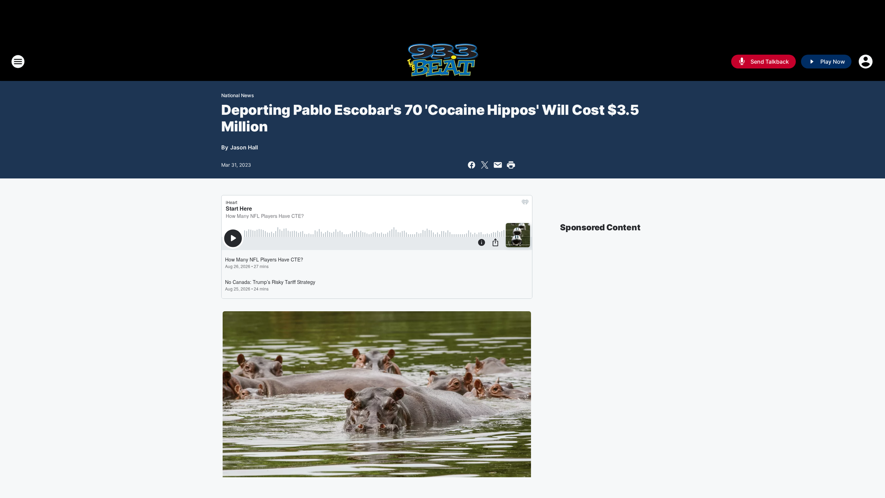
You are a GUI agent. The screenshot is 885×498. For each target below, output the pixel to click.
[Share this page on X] (485, 165)
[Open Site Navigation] (18, 61)
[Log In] (866, 61)
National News (237, 95)
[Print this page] (511, 165)
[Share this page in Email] (498, 165)
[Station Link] (442, 62)
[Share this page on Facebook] (471, 165)
